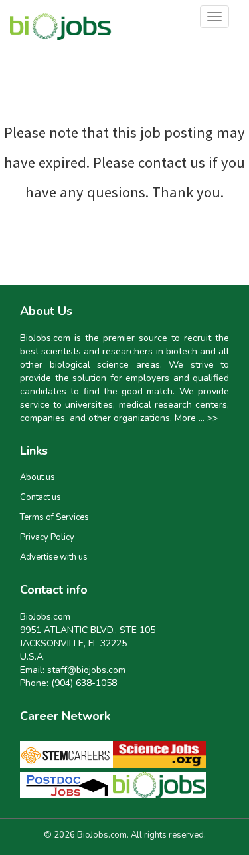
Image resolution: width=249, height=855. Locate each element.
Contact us (40, 497)
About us (37, 477)
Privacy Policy (47, 537)
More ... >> (196, 418)
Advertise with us (54, 557)
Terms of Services (54, 517)
